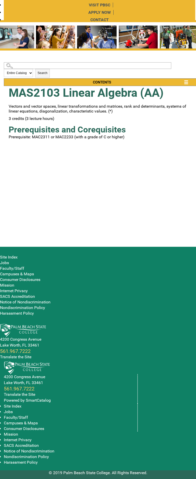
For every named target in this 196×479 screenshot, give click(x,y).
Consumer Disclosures (20, 279)
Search (42, 73)
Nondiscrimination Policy (22, 307)
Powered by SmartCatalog (27, 400)
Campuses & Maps (17, 274)
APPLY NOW (99, 12)
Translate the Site (15, 356)
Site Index (9, 257)
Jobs (4, 262)
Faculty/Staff (12, 268)
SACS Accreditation (17, 296)
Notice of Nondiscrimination (25, 302)
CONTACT (99, 19)
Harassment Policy (17, 313)
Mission (7, 285)
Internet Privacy (14, 290)
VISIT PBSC (99, 5)
